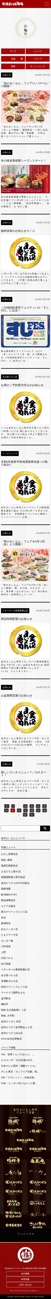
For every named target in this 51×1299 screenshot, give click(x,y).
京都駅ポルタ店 (9, 981)
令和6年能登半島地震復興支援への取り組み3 (24, 463)
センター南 (7, 940)
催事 (13, 66)
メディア (37, 59)
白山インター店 (9, 929)
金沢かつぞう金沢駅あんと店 (16, 1027)
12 (38, 806)
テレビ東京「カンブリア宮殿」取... (20, 1071)
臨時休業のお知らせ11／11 (18, 230)
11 (32, 806)
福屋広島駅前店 (9, 865)
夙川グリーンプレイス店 (14, 911)
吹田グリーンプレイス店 (14, 987)
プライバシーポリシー (30, 1291)
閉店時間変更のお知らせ (16, 618)
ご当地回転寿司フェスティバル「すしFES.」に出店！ (25, 309)
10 (25, 806)
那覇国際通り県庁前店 (13, 877)
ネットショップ (37, 66)
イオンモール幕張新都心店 (15, 969)
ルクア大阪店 (8, 906)
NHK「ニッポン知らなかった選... (19, 1083)
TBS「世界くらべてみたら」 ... (17, 1054)
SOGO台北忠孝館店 (11, 1038)
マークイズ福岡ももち (13, 992)
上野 (3, 952)
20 (44, 811)
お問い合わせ (25, 1285)
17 (25, 811)
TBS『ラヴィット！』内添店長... (18, 1077)
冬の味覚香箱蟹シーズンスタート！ (23, 160)
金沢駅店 (6, 998)
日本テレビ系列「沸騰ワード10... (19, 1066)
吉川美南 (6, 963)
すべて (13, 51)
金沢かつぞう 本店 (11, 1021)
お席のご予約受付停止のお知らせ (22, 385)
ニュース (37, 51)
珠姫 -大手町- (8, 1015)
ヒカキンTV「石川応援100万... (17, 1060)
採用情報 (25, 1279)
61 (25, 815)
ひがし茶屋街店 (9, 854)
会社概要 (25, 1274)
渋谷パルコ (7, 958)
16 (19, 811)
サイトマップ (15, 1291)
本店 (3, 917)
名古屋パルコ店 (9, 975)
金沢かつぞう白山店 (12, 1033)
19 (38, 811)
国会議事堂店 (8, 900)
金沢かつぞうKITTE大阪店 (15, 883)
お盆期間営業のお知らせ (16, 695)
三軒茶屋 (6, 946)
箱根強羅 (6, 888)
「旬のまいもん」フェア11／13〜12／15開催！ (25, 85)
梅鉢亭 (4, 1004)
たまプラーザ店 (9, 935)
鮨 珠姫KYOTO (9, 894)
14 (6, 811)
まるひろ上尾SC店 (11, 871)
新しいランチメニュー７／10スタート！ (23, 774)
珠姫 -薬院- (7, 860)
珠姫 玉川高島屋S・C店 (13, 1010)
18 (32, 811)
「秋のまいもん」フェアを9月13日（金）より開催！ (23, 543)
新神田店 (6, 923)
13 (44, 806)
